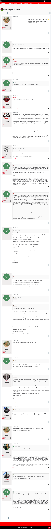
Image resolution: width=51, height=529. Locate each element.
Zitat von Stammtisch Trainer (20, 148)
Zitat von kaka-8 (17, 376)
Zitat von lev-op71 (18, 230)
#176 (48, 406)
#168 (48, 162)
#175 (48, 373)
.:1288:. (15, 61)
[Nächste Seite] (11, 13)
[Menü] (50, 1)
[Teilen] (50, 13)
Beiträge (3, 28)
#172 (48, 294)
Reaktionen (3, 27)
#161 (48, 16)
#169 (48, 190)
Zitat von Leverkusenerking (19, 44)
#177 (48, 426)
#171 (48, 273)
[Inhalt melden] (48, 33)
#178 (48, 443)
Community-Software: (26, 527)
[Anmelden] (47, 1)
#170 (48, 227)
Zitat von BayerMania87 (19, 59)
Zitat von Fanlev (17, 446)
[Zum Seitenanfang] (49, 528)
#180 (48, 488)
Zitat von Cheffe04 (18, 297)
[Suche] (45, 1)
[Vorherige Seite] (1, 13)
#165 (48, 95)
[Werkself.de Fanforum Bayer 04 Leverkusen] (1, 1)
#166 (48, 112)
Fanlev (22, 333)
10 (8, 13)
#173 (48, 340)
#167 (48, 145)
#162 (48, 41)
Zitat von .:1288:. (18, 360)
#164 (48, 79)
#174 (48, 357)
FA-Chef (14, 97)
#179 (48, 471)
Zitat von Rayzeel (18, 82)
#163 (48, 56)
